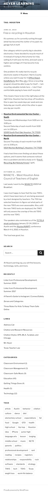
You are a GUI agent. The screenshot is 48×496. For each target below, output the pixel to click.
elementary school (13, 418)
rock (37, 459)
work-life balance (25, 473)
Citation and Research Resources (18, 330)
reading (8, 455)
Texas (31, 469)
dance (17, 413)
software (9, 464)
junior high (26, 432)
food (7, 423)
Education (8, 378)
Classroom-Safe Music (14, 373)
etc (25, 81)
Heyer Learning (19, 3)
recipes (18, 455)
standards (20, 464)
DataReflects (9, 81)
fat (40, 418)
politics (18, 446)
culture (8, 413)
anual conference (11, 223)
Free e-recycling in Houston (19, 32)
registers (29, 455)
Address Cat (9, 325)
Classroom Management (14, 368)
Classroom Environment (14, 363)
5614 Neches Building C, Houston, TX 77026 (23, 148)
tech (15, 469)
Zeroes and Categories (13, 301)
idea (7, 432)
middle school (11, 441)
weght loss (10, 473)
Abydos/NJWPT (23, 226)
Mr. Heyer (8, 343)
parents (8, 446)
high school (10, 427)
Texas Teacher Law (12, 348)
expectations (30, 418)
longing (32, 436)
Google (15, 423)
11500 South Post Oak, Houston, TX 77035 (22, 132)
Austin (17, 409)
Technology (9, 393)
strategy (31, 464)
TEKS (22, 469)
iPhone (15, 432)
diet (24, 413)
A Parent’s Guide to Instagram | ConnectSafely (24, 296)
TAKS (7, 469)
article (8, 409)
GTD (24, 423)
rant (33, 450)
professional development (16, 450)
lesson (23, 436)
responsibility (26, 459)
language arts (11, 436)
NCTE (31, 441)
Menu (25, 13)
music (23, 441)
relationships (10, 459)
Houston (32, 427)
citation (37, 409)
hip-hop (21, 427)
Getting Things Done (13, 383)
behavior (26, 409)
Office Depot (34, 78)
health (31, 423)
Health (6, 388)
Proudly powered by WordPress (16, 490)
